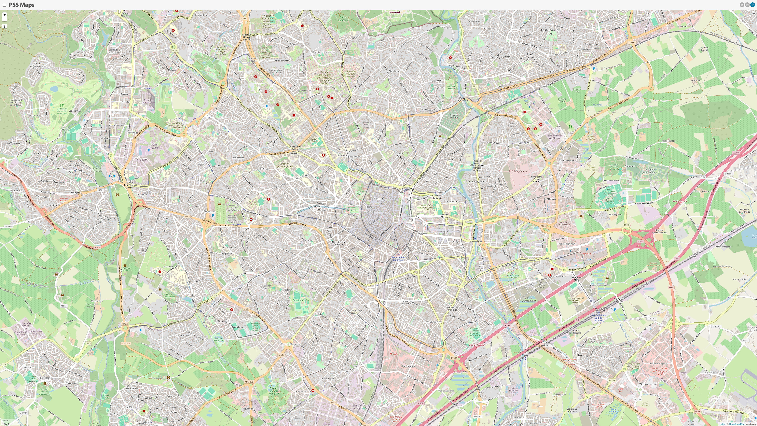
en (742, 4)
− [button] (5, 19)
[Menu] (4, 5)
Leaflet (722, 423)
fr (753, 4)
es (747, 4)
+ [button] (5, 14)
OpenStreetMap (736, 423)
